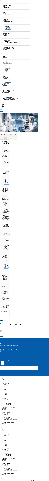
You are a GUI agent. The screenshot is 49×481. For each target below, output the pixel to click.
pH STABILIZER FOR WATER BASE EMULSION (8, 90)
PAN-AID (5, 13)
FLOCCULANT (5, 20)
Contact (3, 52)
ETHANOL (4, 76)
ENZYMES (4, 6)
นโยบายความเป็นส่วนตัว (3, 355)
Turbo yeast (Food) (5, 4)
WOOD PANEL (4, 84)
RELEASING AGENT (5, 85)
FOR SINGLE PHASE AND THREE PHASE (8, 46)
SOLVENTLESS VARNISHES (7, 43)
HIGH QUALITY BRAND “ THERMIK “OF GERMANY (9, 99)
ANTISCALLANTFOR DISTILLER (7, 83)
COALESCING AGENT (5, 36)
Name (0, 362)
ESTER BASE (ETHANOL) (7, 26)
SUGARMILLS (4, 12)
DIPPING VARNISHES (7, 41)
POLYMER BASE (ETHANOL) (8, 29)
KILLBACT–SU (5, 8)
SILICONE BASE (6, 70)
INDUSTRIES (3, 56)
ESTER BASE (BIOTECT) (7, 18)
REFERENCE (3, 104)
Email (0, 364)
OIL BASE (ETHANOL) (7, 27)
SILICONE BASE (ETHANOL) (8, 28)
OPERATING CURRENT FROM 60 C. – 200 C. (9, 48)
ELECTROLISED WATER (7, 64)
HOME (2, 2)
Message (1, 330)
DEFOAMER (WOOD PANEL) (6, 33)
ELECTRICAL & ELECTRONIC (5, 92)
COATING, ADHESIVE (4, 34)
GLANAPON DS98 (7, 14)
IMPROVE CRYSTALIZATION (8, 15)
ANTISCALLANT (6, 19)
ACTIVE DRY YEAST (6, 77)
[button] (4, 136)
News (2, 105)
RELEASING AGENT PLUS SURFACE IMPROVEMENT (9, 32)
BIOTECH (3, 11)
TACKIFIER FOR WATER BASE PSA (7, 91)
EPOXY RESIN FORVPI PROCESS (8, 97)
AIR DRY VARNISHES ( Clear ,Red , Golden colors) (11, 42)
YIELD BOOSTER (6, 78)
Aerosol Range (5, 49)
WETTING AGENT (5, 35)
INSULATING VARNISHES (7, 40)
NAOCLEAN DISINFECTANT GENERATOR (8, 63)
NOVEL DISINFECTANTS (6, 7)
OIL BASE (6, 71)
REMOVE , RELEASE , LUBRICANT (8, 22)
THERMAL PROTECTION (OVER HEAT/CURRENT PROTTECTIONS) (10, 98)
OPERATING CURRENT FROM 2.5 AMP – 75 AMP (9, 47)
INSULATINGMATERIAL (5, 39)
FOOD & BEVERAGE (4, 57)
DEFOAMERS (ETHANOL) (7, 25)
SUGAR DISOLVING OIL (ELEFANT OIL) (7, 5)
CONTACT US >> (2, 316)
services (3, 50)
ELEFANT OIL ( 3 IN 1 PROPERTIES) (8, 21)
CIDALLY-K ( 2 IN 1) (6, 62)
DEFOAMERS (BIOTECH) (6, 69)
